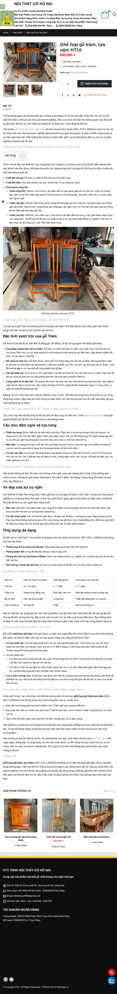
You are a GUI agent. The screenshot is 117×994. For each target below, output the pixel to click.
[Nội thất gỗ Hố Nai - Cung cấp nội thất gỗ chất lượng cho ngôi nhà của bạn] (7, 18)
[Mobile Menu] (2, 6)
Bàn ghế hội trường (79, 72)
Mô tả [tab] (7, 106)
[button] (104, 791)
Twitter (68, 95)
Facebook (62, 95)
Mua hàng (22, 847)
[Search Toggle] (114, 15)
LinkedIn (73, 95)
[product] (20, 815)
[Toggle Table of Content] (20, 156)
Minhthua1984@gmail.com (27, 899)
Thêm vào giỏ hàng (96, 83)
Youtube (11, 982)
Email (79, 95)
